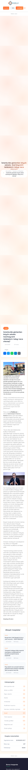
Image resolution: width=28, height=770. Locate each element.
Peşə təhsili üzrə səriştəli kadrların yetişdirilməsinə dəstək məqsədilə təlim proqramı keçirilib (14, 668)
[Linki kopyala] (19, 353)
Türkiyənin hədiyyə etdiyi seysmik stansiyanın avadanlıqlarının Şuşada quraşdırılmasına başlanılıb (14, 653)
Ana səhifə (8, 171)
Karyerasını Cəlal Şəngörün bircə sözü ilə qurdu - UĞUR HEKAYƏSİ (14, 638)
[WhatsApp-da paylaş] (11, 353)
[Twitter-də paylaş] (8, 353)
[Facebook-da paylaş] (4, 353)
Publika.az (14, 412)
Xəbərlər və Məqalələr (18, 171)
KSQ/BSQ (6, 8)
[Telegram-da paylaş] (15, 353)
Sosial (5, 328)
